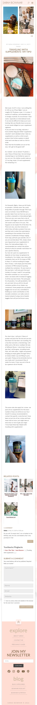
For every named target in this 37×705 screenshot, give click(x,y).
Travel (18, 46)
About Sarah (18, 636)
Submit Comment (26, 606)
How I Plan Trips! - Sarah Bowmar (14, 550)
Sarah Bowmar (14, 44)
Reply (30, 541)
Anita (5, 530)
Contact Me (18, 640)
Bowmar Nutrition (18, 693)
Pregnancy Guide (18, 644)
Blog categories (18, 684)
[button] (31, 36)
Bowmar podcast (18, 688)
